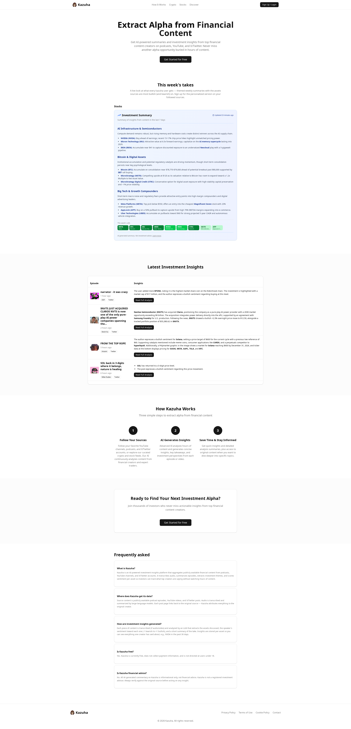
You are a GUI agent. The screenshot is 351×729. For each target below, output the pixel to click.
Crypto (172, 4)
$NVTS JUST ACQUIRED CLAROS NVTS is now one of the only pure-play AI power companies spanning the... (114, 316)
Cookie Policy (262, 712)
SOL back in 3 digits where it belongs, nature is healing (112, 366)
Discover (194, 4)
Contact (277, 712)
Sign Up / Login (269, 4)
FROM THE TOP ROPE (113, 343)
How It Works (159, 4)
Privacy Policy (228, 712)
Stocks (182, 4)
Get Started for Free (175, 59)
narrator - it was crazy (114, 292)
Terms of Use (245, 712)
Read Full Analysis (144, 300)
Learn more (156, 236)
